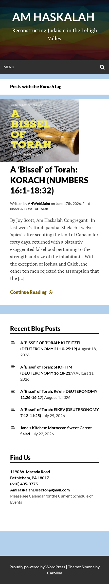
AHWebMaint (39, 203)
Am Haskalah (54, 17)
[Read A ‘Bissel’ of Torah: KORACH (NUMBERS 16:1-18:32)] (39, 161)
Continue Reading (32, 292)
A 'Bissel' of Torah (34, 209)
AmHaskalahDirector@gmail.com (40, 489)
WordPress (55, 566)
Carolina (54, 572)
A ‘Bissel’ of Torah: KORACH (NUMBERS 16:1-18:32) (49, 179)
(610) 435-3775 (24, 483)
